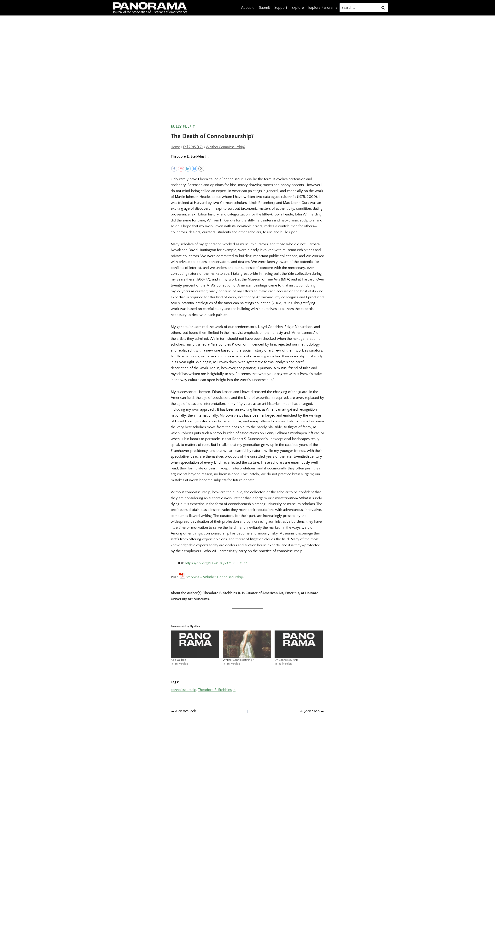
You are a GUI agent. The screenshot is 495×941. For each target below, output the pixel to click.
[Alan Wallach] (195, 644)
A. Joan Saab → (312, 711)
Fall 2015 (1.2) (193, 147)
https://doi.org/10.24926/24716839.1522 (216, 563)
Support (280, 8)
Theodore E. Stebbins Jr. (190, 156)
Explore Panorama (322, 8)
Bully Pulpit (183, 127)
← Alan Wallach (183, 711)
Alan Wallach (178, 659)
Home (175, 147)
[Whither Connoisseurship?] (247, 644)
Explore (297, 8)
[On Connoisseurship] (299, 644)
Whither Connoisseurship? (225, 147)
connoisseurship (183, 690)
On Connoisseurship (286, 659)
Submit (264, 8)
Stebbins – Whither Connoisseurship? (215, 577)
